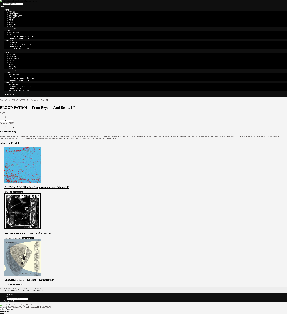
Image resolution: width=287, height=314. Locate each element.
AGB (11, 34)
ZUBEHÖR (13, 26)
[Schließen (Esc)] (8, 311)
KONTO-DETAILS (16, 46)
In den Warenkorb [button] (16, 192)
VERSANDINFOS (16, 32)
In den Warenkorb (6, 121)
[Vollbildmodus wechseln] (3, 311)
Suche (6, 296)
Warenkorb (9, 301)
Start (1, 100)
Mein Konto (8, 294)
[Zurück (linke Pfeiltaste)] (1, 313)
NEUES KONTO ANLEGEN (20, 44)
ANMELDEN (14, 42)
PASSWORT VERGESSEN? (19, 48)
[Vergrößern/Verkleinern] (1, 311)
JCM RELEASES (15, 16)
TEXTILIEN (13, 24)
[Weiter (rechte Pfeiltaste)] (3, 313)
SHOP (6, 10)
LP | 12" (7, 100)
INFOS (7, 30)
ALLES (12, 12)
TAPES (11, 22)
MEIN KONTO (10, 40)
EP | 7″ (11, 20)
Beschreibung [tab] (9, 127)
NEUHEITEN (14, 14)
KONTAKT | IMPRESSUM (19, 38)
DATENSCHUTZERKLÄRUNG (21, 36)
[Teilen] (5, 311)
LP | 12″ (12, 18)
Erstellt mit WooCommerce (34, 290)
